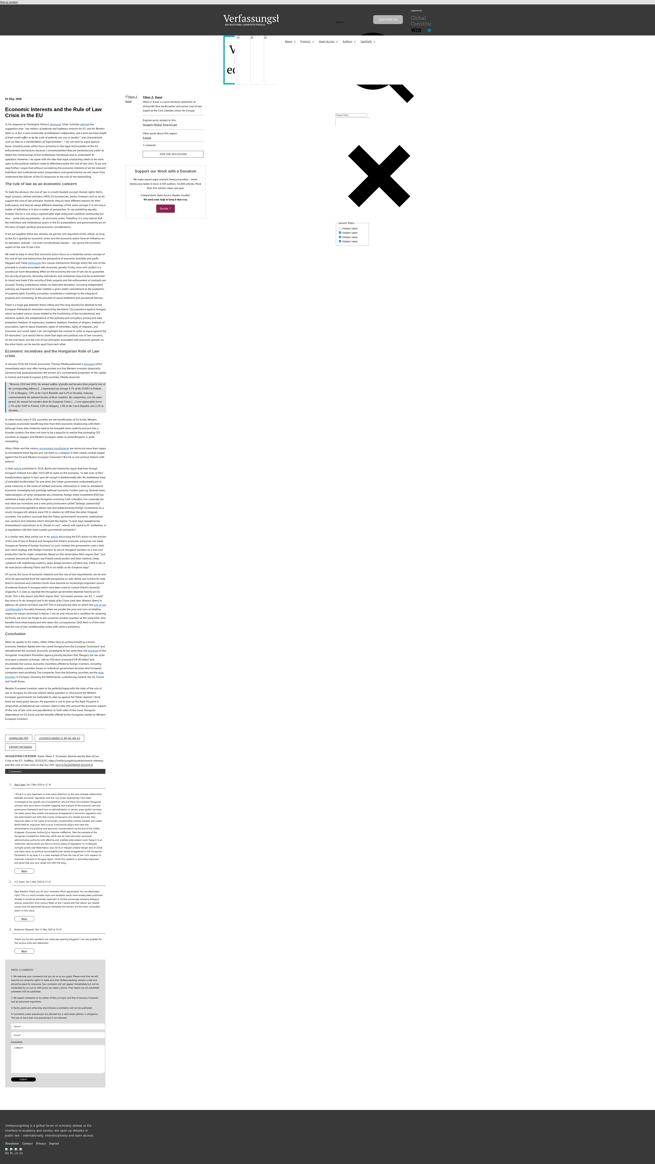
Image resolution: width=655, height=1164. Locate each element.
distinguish (34, 263)
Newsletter (12, 1143)
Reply (24, 871)
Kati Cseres (19, 784)
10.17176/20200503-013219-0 (74, 765)
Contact (27, 1143)
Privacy (41, 1143)
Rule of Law (170, 124)
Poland (158, 124)
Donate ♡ (165, 208)
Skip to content (9, 2)
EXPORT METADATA (20, 747)
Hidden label (350, 228)
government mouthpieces (54, 448)
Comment (16, 1042)
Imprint (54, 1143)
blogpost (55, 124)
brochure (93, 650)
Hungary (147, 124)
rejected (84, 124)
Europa (147, 137)
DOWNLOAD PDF (18, 738)
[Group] (259, 16)
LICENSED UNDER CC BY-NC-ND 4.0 (59, 738)
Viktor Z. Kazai (152, 97)
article (17, 468)
